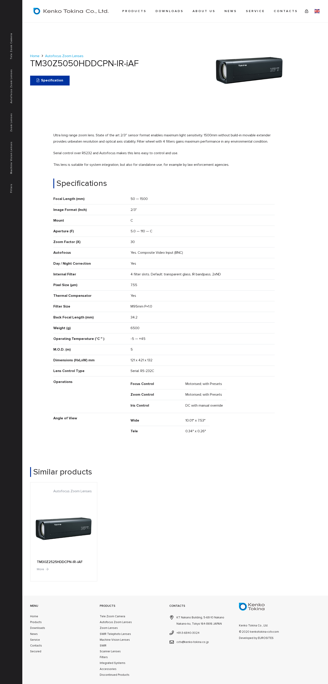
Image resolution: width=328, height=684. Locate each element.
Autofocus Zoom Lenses (64, 56)
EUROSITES (266, 638)
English (317, 11)
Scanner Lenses (110, 651)
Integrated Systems (112, 663)
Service (35, 640)
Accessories (108, 669)
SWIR (103, 645)
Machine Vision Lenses (115, 640)
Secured (35, 651)
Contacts (36, 645)
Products (36, 622)
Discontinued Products (114, 675)
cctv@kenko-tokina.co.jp (192, 642)
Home (34, 56)
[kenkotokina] (70, 11)
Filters (104, 657)
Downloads (37, 628)
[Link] (306, 11)
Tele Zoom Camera (112, 616)
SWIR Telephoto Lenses (115, 634)
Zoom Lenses (109, 628)
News (34, 634)
